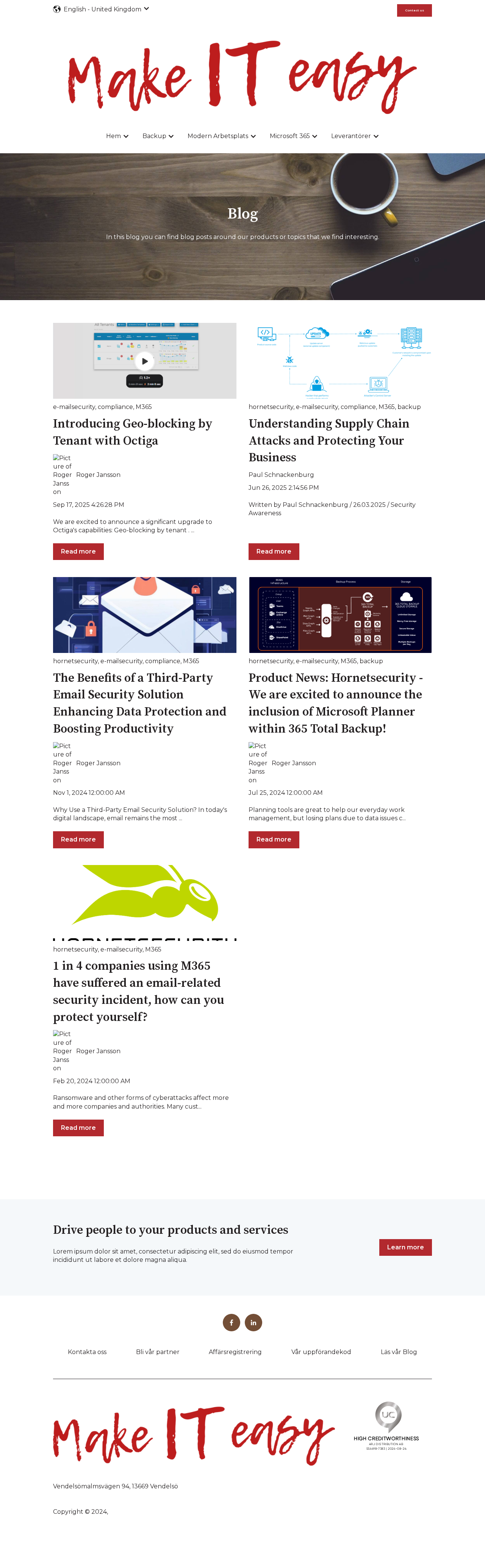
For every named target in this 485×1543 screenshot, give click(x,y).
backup (409, 407)
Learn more (405, 1247)
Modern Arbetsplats (218, 136)
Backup (154, 136)
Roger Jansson (98, 474)
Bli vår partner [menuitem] (158, 1352)
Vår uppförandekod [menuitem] (321, 1352)
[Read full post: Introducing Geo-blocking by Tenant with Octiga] (144, 361)
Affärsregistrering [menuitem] (235, 1352)
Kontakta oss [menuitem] (87, 1352)
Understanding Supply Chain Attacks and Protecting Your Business (329, 441)
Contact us (414, 10)
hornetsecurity (271, 407)
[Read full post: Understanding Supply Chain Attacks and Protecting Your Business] (340, 361)
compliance (115, 407)
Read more (78, 551)
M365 (144, 407)
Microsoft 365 (290, 136)
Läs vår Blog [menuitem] (399, 1352)
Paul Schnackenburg (281, 474)
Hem (113, 136)
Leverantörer (351, 136)
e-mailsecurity (74, 407)
